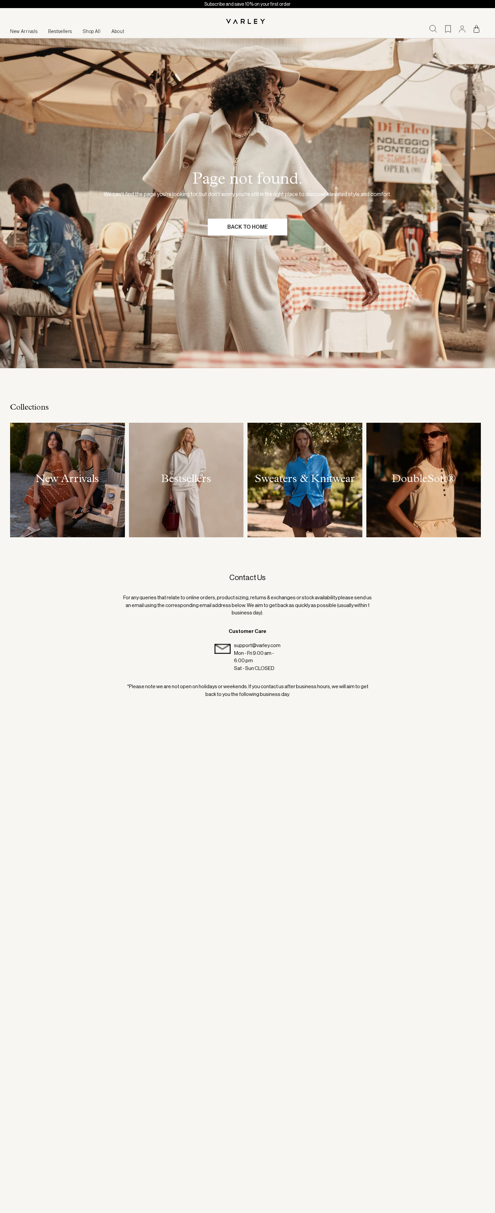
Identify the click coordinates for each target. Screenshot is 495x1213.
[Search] (433, 29)
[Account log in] (462, 29)
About (118, 31)
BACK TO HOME (247, 227)
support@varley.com (257, 645)
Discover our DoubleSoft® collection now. (247, 4)
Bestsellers (60, 31)
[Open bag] (476, 29)
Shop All (92, 31)
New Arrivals (23, 31)
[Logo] (247, 22)
